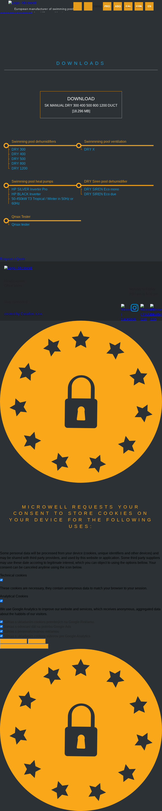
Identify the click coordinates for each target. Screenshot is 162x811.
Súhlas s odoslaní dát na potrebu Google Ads (37, 626)
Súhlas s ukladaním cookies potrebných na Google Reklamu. (49, 622)
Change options (14, 641)
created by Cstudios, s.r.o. (23, 314)
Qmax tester (21, 224)
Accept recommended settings (24, 646)
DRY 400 (19, 154)
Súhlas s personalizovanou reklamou (31, 631)
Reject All (37, 641)
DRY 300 (19, 149)
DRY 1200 (19, 168)
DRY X (89, 149)
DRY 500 (19, 159)
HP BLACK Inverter (26, 194)
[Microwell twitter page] (154, 308)
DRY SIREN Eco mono (101, 189)
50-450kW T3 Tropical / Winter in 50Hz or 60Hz (42, 201)
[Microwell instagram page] (134, 308)
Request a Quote (12, 259)
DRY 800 (19, 163)
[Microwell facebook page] (125, 308)
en (149, 6)
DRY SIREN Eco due (100, 194)
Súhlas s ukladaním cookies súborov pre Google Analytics (47, 636)
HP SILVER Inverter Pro (29, 189)
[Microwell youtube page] (144, 308)
